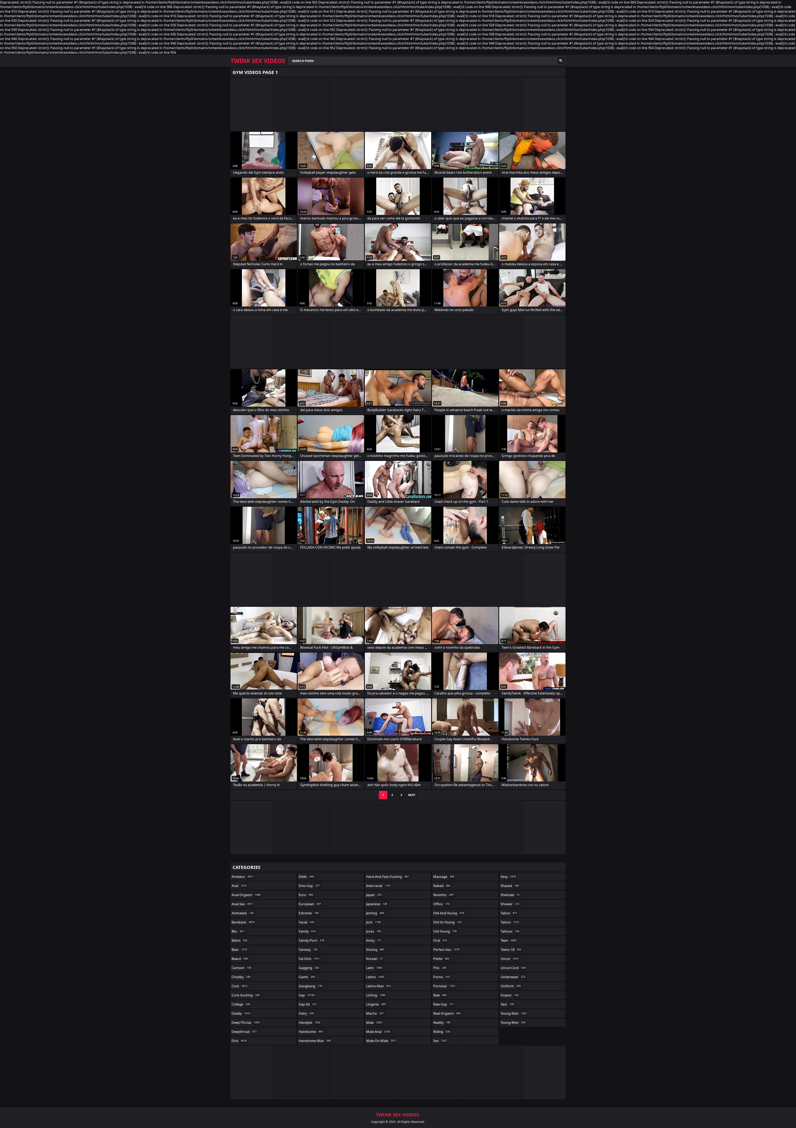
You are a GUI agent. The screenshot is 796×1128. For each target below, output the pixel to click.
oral (440, 940)
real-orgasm (447, 1013)
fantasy (308, 949)
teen (508, 940)
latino (375, 977)
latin (374, 968)
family (307, 931)
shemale (510, 895)
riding (441, 1031)
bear (239, 949)
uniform (511, 986)
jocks (373, 931)
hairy (306, 1013)
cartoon (241, 968)
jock (373, 922)
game (307, 977)
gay (306, 995)
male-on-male (381, 1040)
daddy (241, 1013)
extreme (309, 913)
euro (306, 895)
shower (510, 904)
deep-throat (246, 1022)
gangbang (310, 986)
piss (439, 968)
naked (441, 885)
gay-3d (308, 1004)
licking (375, 995)
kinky (373, 940)
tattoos (510, 931)
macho (375, 1013)
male (374, 1022)
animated (243, 913)
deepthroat (244, 1031)
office (441, 904)
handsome (311, 1031)
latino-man (378, 986)
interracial (378, 885)
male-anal (378, 1031)
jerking (375, 913)
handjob (309, 1022)
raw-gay (443, 1004)
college (241, 1004)
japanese (376, 904)
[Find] (561, 60)
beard (240, 958)
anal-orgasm (246, 895)
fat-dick (309, 958)
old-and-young (448, 913)
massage (443, 876)
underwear (513, 977)
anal (239, 885)
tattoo (510, 922)
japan (374, 895)
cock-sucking (246, 995)
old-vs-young (447, 922)
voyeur (510, 995)
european (310, 904)
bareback (243, 922)
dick (239, 1040)
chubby (241, 977)
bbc (238, 931)
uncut (509, 958)
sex (440, 1040)
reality (441, 1022)
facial (306, 922)
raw (440, 995)
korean (374, 958)
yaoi (507, 1004)
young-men (513, 1022)
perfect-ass (446, 949)
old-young (445, 931)
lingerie (376, 1004)
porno (441, 977)
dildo (306, 876)
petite (441, 958)
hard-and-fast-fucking (387, 876)
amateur (243, 876)
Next (411, 795)
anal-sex (242, 904)
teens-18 (511, 949)
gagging (309, 968)
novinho (443, 895)
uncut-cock (513, 968)
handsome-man (315, 1040)
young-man (514, 1013)
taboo (509, 913)
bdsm (239, 940)
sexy (508, 876)
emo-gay (309, 885)
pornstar (444, 986)
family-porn (311, 940)
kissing (375, 949)
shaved (510, 885)
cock (240, 986)
